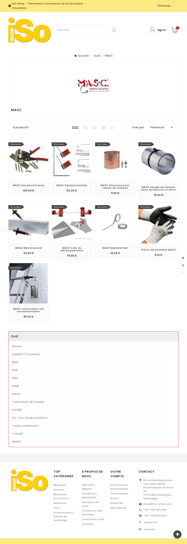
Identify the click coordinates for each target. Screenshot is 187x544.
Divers (17, 346)
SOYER (17, 410)
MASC (16, 394)
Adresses (116, 503)
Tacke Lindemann (25, 426)
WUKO (16, 441)
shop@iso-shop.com (157, 504)
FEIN (15, 370)
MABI (15, 386)
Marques (60, 485)
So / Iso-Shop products (30, 418)
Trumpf (17, 433)
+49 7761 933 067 (155, 515)
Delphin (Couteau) (26, 354)
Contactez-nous (93, 519)
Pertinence (162, 127)
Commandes (119, 493)
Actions (59, 489)
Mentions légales (88, 487)
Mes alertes (118, 508)
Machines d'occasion (61, 496)
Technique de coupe (28, 402)
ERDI (15, 362)
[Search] (114, 30)
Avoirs (114, 498)
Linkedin (149, 529)
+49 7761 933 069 (155, 510)
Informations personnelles (119, 487)
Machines (60, 503)
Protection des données (92, 512)
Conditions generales (89, 495)
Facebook (150, 522)
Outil (14, 336)
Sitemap (88, 524)
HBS (15, 378)
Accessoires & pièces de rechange (63, 516)
